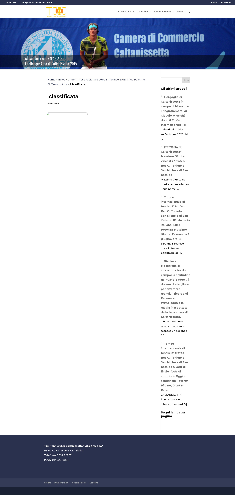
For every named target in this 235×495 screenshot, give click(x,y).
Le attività (142, 12)
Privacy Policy (61, 483)
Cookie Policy (79, 483)
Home (51, 79)
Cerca (186, 80)
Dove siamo (225, 2)
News (180, 12)
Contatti (213, 2)
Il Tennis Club (124, 12)
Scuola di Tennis (162, 12)
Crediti (47, 483)
